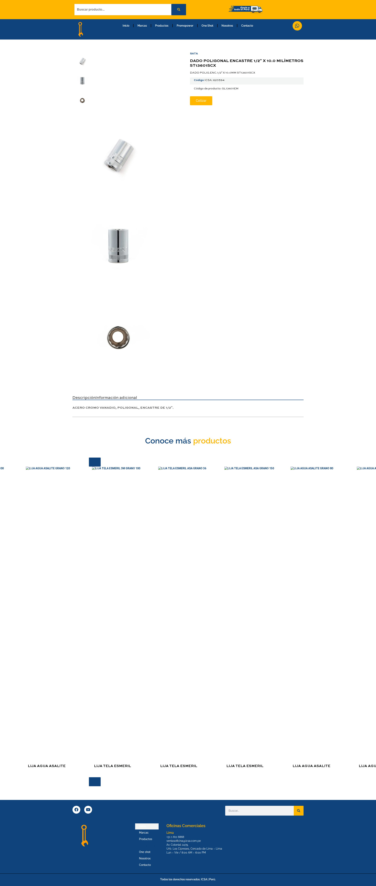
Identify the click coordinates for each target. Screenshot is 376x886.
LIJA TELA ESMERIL (112, 766)
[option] (122, 619)
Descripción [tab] (84, 398)
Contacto (247, 25)
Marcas (142, 25)
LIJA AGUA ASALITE (47, 766)
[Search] (299, 811)
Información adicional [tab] (116, 398)
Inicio (126, 25)
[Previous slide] (95, 462)
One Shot (207, 25)
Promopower (185, 25)
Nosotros (227, 25)
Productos (161, 25)
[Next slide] (95, 781)
